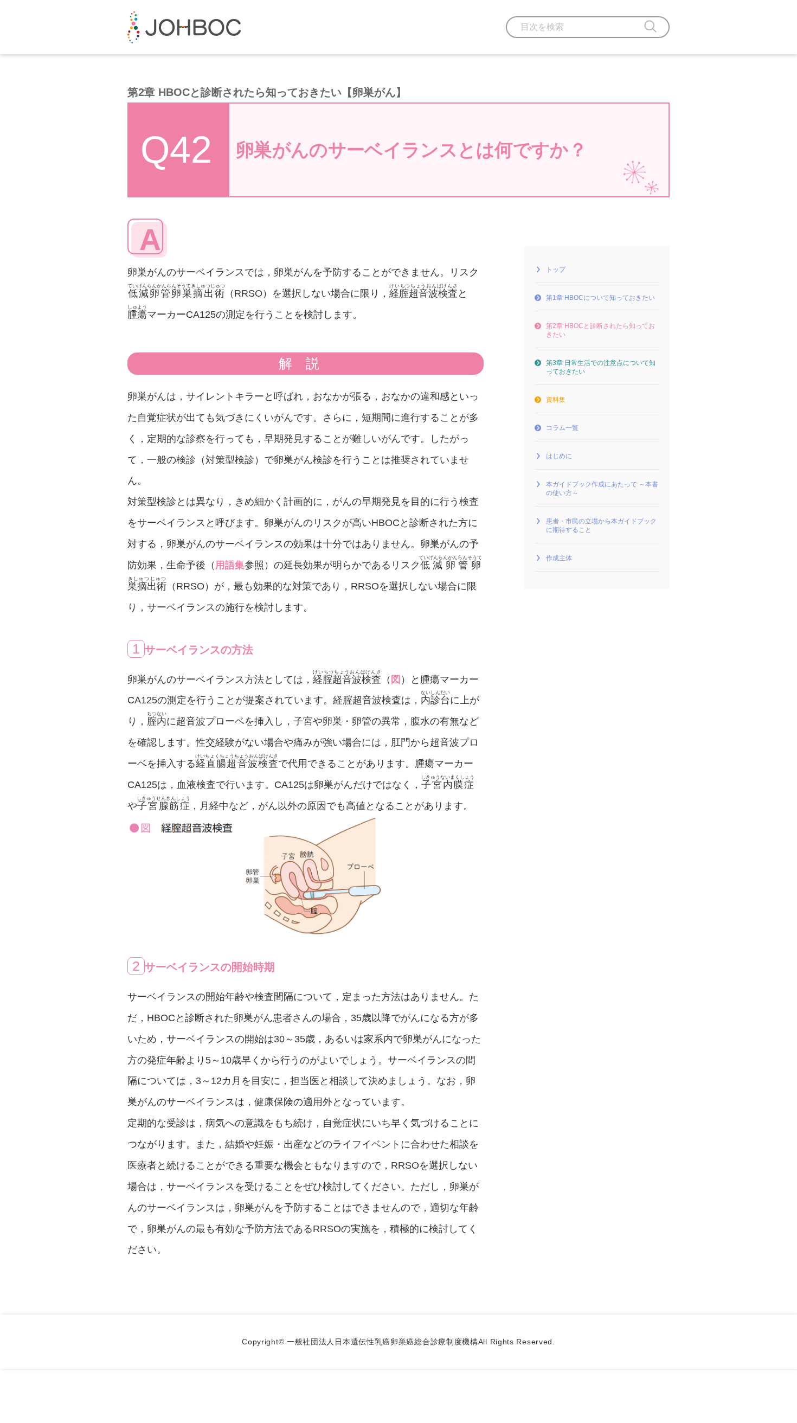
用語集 (230, 565)
